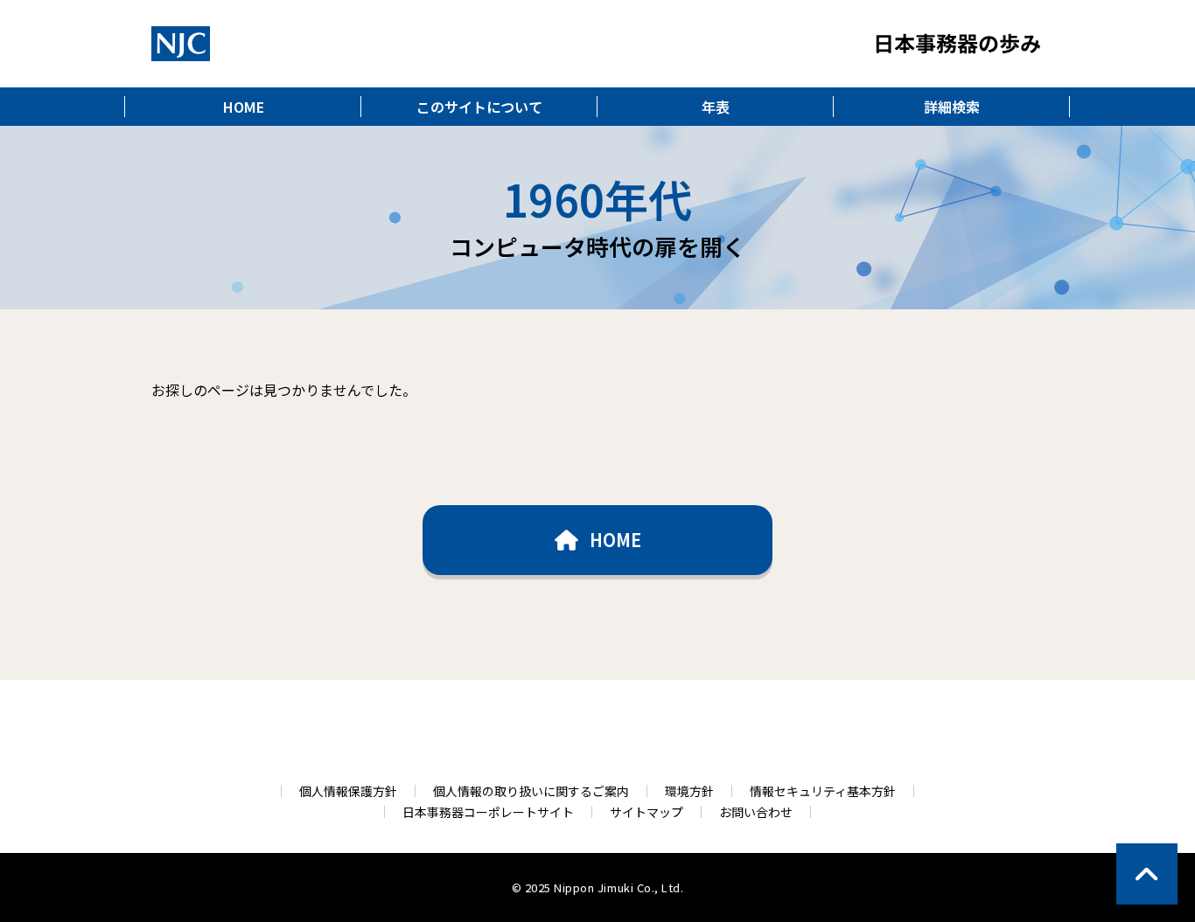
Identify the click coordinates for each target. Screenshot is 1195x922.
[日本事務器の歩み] (180, 43)
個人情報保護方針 (348, 791)
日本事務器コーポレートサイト (488, 812)
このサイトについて (479, 106)
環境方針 (689, 791)
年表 (716, 106)
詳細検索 (952, 106)
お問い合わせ (756, 812)
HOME (243, 106)
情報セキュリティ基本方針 (823, 791)
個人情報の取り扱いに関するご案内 (531, 791)
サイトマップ (646, 812)
